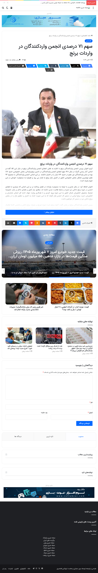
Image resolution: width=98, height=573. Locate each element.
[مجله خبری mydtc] (83, 8)
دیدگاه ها (17, 436)
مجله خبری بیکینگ (49, 538)
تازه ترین (49, 436)
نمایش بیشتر (49, 212)
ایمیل (90, 412)
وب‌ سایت (44, 412)
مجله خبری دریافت (49, 555)
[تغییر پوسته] (7, 8)
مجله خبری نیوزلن (49, 545)
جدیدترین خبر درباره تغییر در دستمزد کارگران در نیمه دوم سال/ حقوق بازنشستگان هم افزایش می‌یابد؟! (80, 348)
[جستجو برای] (3, 8)
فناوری (16, 568)
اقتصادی (84, 35)
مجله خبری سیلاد (49, 553)
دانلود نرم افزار (49, 486)
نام (91, 402)
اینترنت (10, 568)
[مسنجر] (20, 223)
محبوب (81, 436)
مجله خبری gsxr (49, 550)
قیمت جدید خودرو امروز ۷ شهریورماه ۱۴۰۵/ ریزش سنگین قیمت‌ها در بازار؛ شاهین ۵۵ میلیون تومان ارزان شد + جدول (49, 256)
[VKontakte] (43, 223)
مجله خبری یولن (49, 543)
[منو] (93, 8)
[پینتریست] (55, 223)
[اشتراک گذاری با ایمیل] (14, 223)
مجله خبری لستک (49, 548)
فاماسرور (49, 14)
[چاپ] (8, 223)
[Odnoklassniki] (37, 223)
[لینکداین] (66, 223)
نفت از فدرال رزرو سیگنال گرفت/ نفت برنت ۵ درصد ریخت (49, 347)
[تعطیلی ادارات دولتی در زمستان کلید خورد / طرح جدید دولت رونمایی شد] (18, 336)
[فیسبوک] (77, 223)
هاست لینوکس (67, 568)
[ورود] (11, 8)
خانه (89, 35)
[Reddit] (49, 223)
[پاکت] (32, 223)
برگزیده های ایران (49, 540)
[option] (49, 254)
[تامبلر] (60, 223)
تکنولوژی (23, 568)
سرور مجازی (78, 568)
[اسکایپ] (26, 223)
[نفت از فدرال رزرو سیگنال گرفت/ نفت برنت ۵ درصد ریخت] (49, 336)
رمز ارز (4, 568)
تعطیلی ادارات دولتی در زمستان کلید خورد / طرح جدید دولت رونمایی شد (19, 347)
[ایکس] (72, 223)
